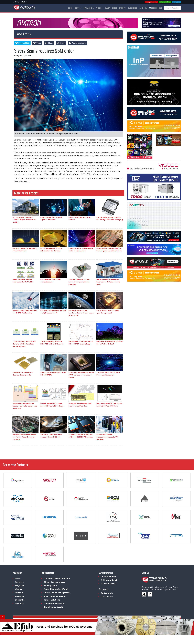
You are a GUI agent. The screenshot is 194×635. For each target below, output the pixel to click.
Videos (99, 8)
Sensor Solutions (52, 600)
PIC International (109, 580)
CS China (143, 8)
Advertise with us (165, 2)
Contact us (176, 2)
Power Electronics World (56, 589)
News (77, 8)
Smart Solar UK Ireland (55, 596)
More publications (151, 2)
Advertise (19, 596)
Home (70, 8)
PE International (108, 584)
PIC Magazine (50, 586)
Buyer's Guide (111, 8)
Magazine (88, 8)
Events (122, 8)
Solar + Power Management (57, 593)
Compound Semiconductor (57, 578)
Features (19, 582)
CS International (108, 577)
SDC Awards (107, 597)
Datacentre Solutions (54, 603)
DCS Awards (107, 593)
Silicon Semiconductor (55, 582)
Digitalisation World (53, 607)
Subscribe (132, 8)
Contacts (19, 603)
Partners (19, 593)
